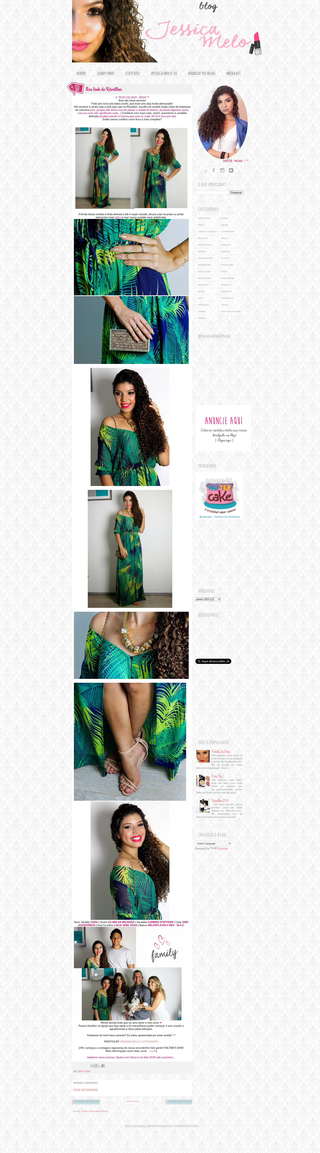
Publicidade (227, 278)
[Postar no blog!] (96, 1066)
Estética (202, 251)
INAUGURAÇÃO (205, 258)
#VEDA (201, 225)
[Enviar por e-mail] (92, 1066)
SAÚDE (201, 291)
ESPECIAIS (226, 245)
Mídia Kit (233, 73)
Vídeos (201, 318)
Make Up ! (217, 776)
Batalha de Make (220, 751)
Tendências (227, 298)
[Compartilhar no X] (99, 1066)
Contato (132, 73)
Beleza (224, 225)
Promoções (204, 278)
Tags (200, 298)
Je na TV (225, 258)
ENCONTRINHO (205, 245)
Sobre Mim (105, 73)
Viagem (201, 311)
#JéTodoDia (204, 218)
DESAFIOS (202, 238)
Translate (223, 848)
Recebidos (203, 285)
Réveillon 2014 (219, 800)
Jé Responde (204, 265)
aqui (151, 1050)
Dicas (224, 238)
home (81, 73)
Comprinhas (227, 231)
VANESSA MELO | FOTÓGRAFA (139, 1041)
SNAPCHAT (226, 291)
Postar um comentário (85, 1090)
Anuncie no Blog (201, 73)
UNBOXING (203, 305)
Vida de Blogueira (231, 311)
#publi (224, 218)
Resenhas (226, 285)
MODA (224, 271)
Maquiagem (227, 265)
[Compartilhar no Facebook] (103, 1066)
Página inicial (132, 1101)
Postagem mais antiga (179, 1102)
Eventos (225, 251)
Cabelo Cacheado (207, 231)
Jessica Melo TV (164, 73)
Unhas (224, 305)
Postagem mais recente (86, 1102)
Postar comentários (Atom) (94, 1111)
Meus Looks (85, 1071)
